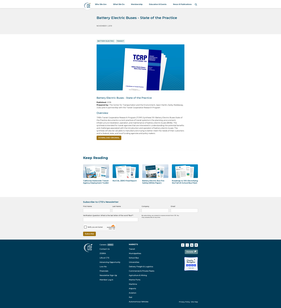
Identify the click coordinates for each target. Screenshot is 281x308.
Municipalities (135, 253)
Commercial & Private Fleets (141, 271)
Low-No (103, 267)
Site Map (194, 302)
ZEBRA (103, 253)
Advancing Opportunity (110, 262)
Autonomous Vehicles (138, 302)
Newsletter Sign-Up (108, 275)
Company (145, 206)
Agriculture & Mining (138, 275)
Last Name (116, 206)
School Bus (134, 258)
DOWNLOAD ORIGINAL (109, 138)
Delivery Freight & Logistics (141, 267)
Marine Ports (134, 280)
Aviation (132, 293)
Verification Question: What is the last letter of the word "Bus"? (108, 215)
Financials (104, 271)
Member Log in (106, 280)
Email (173, 206)
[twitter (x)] (187, 245)
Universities (134, 262)
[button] (100, 4)
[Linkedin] (191, 245)
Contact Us (105, 249)
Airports (132, 288)
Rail (130, 297)
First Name (87, 206)
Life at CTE (104, 258)
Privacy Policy (184, 302)
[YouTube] (196, 245)
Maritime (133, 284)
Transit (132, 249)
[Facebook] (182, 245)
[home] (87, 6)
